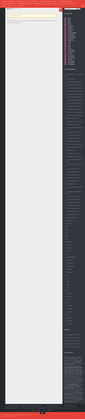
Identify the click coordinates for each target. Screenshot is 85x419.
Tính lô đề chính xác (38, 3)
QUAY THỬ (70, 59)
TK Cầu (3, 6)
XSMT (62, 3)
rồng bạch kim (77, 388)
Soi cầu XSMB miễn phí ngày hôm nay (72, 398)
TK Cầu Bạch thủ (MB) (71, 257)
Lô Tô (15, 6)
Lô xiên (69, 43)
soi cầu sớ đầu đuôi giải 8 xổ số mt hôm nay (73, 187)
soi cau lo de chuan (77, 389)
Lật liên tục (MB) (71, 34)
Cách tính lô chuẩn (68, 366)
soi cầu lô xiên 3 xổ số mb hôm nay (73, 135)
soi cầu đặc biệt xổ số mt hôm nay (73, 208)
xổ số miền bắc (75, 400)
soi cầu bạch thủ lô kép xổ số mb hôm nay (75, 100)
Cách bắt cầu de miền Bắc (70, 362)
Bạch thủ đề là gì (75, 357)
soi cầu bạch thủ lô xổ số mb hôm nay (74, 103)
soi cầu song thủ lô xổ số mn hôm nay (74, 156)
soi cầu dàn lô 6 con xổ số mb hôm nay (74, 147)
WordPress (9, 416)
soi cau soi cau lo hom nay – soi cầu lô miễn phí (13, 1)
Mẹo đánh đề (80, 384)
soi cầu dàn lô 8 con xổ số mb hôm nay (74, 144)
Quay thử (21, 6)
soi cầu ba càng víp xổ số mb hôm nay (74, 94)
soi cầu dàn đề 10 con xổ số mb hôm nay (74, 115)
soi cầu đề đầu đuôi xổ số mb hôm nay (74, 141)
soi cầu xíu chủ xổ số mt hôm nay (73, 196)
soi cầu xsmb (79, 396)
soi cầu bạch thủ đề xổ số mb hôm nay (74, 97)
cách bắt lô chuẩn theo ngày (73, 363)
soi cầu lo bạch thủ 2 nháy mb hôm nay (74, 82)
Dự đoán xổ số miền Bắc (74, 381)
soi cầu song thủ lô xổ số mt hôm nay (74, 199)
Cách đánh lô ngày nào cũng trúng (73, 368)
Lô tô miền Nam (71, 56)
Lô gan (69, 42)
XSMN (58, 3)
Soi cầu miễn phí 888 (72, 396)
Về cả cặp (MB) (71, 35)
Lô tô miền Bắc (71, 54)
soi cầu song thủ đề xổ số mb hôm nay (74, 88)
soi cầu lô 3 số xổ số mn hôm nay (73, 174)
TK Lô (9, 6)
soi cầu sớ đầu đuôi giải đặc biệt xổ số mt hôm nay (74, 192)
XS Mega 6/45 (71, 26)
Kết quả (66, 3)
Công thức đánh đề (75, 373)
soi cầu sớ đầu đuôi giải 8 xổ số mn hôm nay (73, 165)
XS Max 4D (70, 27)
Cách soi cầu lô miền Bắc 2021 (78, 364)
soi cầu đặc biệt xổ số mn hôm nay (73, 171)
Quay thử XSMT (71, 62)
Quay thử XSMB (71, 61)
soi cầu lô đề (76, 394)
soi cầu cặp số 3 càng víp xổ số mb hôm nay (73, 128)
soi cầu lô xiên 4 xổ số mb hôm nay (73, 124)
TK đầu (69, 47)
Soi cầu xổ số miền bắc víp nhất (49, 1)
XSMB (54, 3)
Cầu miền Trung (71, 40)
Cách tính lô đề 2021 (76, 365)
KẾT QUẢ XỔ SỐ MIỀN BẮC (71, 383)
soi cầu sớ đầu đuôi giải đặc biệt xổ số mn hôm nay (74, 160)
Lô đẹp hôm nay (71, 384)
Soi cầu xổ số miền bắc (32, 1)
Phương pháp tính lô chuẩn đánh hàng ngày (72, 387)
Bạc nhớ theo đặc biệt (80, 359)
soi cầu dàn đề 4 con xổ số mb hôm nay (74, 106)
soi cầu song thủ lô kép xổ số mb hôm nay (75, 91)
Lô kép (69, 45)
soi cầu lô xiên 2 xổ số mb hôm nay (73, 138)
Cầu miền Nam (71, 39)
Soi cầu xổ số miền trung (8, 3)
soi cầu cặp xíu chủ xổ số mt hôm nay (74, 205)
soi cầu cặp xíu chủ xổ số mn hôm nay (74, 178)
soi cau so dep (75, 391)
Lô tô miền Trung (71, 58)
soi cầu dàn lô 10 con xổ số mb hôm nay (74, 121)
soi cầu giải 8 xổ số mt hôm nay (73, 211)
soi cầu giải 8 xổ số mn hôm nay (73, 181)
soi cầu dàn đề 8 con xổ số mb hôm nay (74, 112)
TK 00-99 (70, 53)
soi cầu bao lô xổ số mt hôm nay (73, 202)
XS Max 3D (70, 31)
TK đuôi (69, 48)
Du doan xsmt (75, 374)
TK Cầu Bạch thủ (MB (72, 32)
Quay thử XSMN (71, 64)
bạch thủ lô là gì (68, 357)
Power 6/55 (70, 29)
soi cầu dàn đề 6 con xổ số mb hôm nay (74, 109)
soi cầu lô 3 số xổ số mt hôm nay (73, 214)
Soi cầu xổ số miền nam (65, 1)
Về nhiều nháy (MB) (72, 37)
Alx (16, 416)
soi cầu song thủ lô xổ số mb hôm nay (74, 85)
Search (78, 8)
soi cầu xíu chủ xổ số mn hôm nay (73, 153)
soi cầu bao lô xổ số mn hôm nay (73, 168)
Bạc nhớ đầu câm (68, 360)
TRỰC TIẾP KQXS (47, 3)
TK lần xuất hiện (71, 51)
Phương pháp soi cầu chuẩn (24, 3)
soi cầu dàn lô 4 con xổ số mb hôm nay (74, 132)
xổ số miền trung (74, 401)
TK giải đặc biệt (71, 50)
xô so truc (70, 399)
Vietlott (72, 3)
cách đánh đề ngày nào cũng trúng (72, 370)
